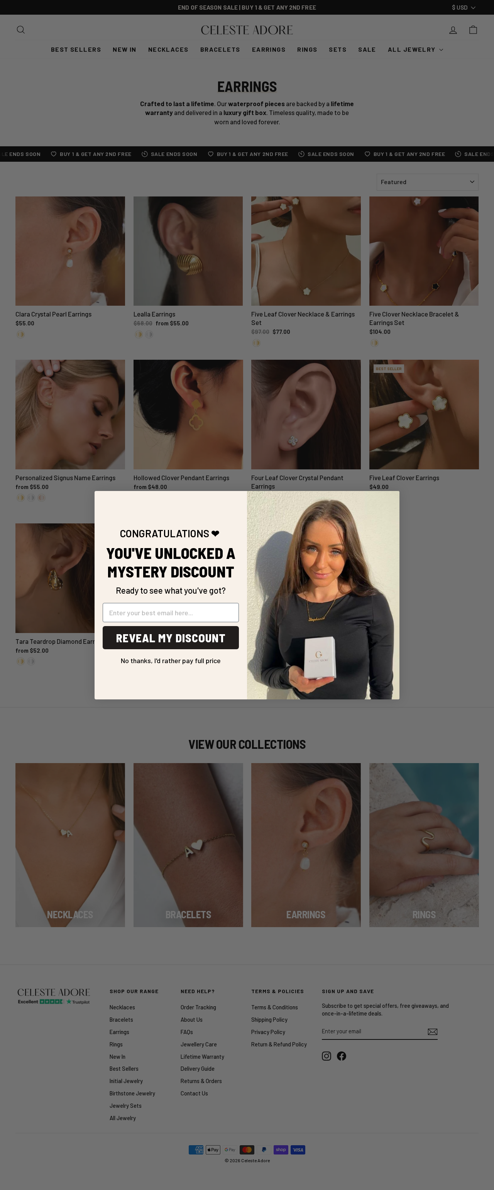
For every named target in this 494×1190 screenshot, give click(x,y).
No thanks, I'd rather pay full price (171, 658)
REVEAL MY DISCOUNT (171, 638)
